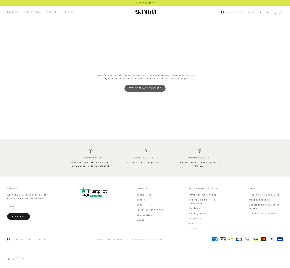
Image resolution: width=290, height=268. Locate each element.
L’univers (194, 208)
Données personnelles (263, 213)
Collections (31, 12)
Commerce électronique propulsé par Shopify (138, 239)
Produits (12, 12)
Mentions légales (259, 200)
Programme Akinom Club (264, 195)
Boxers (141, 200)
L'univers (69, 12)
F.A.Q (192, 223)
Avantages (51, 12)
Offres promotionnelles (203, 195)
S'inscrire (19, 216)
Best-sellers (144, 195)
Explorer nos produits (145, 88)
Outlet (140, 220)
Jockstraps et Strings (150, 210)
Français (253, 12)
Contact (194, 228)
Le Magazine (197, 213)
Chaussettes (144, 215)
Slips (140, 205)
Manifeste (195, 218)
